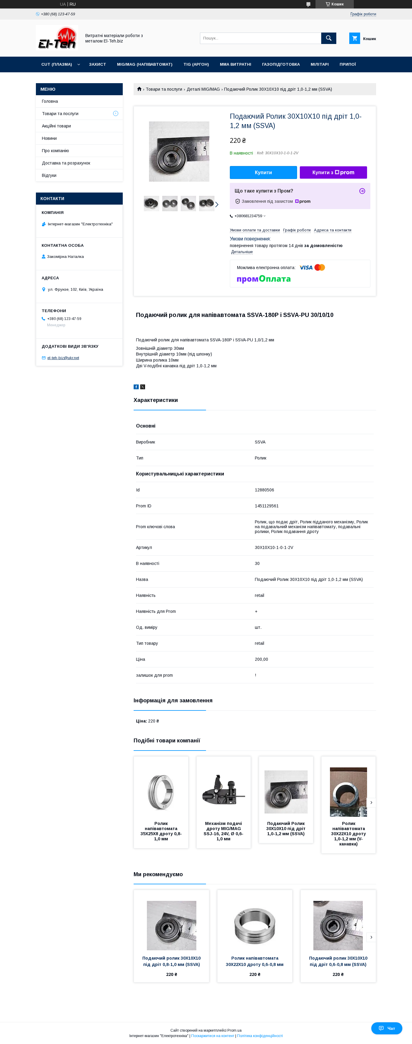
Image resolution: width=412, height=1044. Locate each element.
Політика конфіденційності (260, 1036)
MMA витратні (235, 64)
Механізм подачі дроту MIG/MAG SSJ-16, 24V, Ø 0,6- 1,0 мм (224, 831)
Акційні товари (56, 126)
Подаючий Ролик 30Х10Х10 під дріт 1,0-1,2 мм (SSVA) (286, 828)
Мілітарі (320, 64)
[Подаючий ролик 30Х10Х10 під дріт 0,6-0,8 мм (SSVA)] (338, 920)
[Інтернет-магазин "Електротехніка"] (57, 48)
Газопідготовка (281, 64)
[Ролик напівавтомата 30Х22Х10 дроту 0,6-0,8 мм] (255, 920)
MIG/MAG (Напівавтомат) (145, 64)
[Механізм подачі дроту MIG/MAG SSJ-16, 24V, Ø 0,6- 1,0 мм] (224, 787)
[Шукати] (328, 38)
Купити (263, 172)
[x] (142, 387)
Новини (49, 138)
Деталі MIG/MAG (203, 89)
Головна (50, 101)
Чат (391, 1028)
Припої (348, 64)
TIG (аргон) (196, 64)
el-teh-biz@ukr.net (63, 358)
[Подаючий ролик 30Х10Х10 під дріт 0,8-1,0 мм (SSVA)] (171, 920)
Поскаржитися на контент (212, 1036)
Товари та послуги (164, 89)
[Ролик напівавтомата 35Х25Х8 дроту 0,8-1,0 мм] (161, 787)
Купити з (322, 172)
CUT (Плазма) (56, 64)
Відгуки (49, 175)
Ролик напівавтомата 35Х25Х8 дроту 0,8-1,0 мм (161, 831)
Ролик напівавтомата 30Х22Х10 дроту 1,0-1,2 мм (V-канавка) (349, 833)
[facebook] (136, 387)
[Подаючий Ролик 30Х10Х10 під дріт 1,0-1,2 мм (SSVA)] (286, 787)
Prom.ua (234, 1030)
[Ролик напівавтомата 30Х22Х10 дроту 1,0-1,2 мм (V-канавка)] (349, 787)
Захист (97, 64)
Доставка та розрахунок (66, 163)
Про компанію (55, 150)
